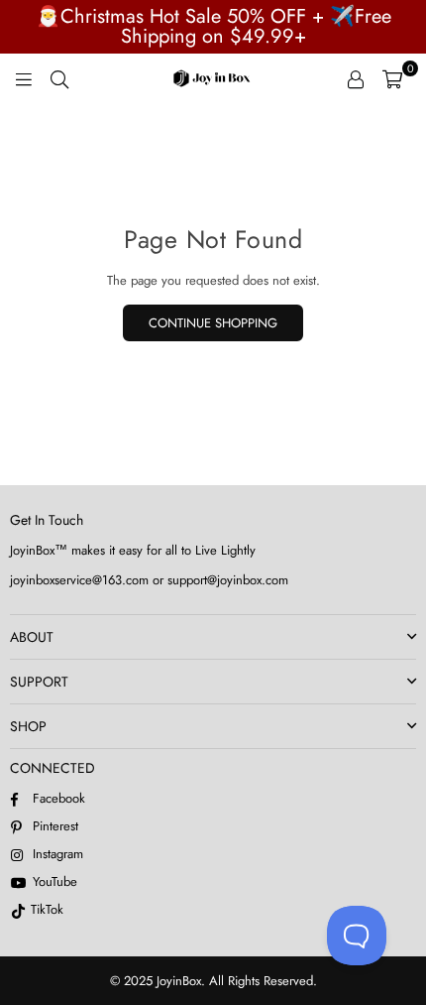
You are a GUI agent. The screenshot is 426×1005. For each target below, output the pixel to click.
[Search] (59, 78)
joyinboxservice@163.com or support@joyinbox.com (149, 579)
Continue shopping (213, 323)
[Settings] (355, 78)
